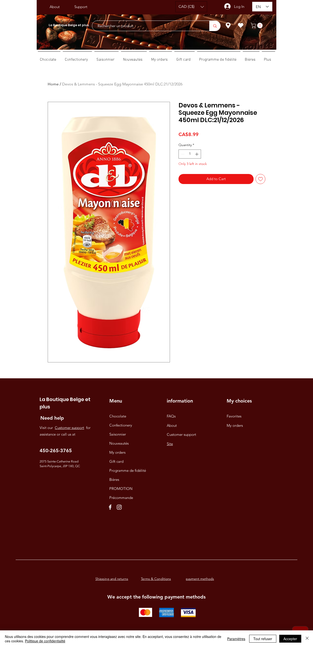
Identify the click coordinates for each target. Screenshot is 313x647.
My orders (117, 452)
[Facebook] (110, 507)
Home (53, 84)
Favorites (234, 416)
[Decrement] (182, 154)
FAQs (171, 416)
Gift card (116, 461)
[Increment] (197, 154)
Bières (114, 479)
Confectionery (120, 425)
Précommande (121, 497)
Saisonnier (117, 434)
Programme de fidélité (127, 470)
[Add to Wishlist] (261, 179)
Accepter (290, 638)
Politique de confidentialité (45, 640)
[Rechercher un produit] (214, 26)
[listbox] (191, 6)
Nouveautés (119, 443)
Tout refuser (262, 638)
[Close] (307, 638)
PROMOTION (121, 488)
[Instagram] (119, 507)
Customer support (69, 427)
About (172, 425)
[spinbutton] (189, 154)
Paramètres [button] (236, 638)
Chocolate (117, 416)
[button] (191, 6)
